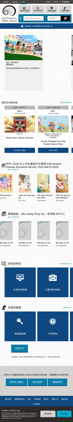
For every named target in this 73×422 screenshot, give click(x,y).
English (6, 2)
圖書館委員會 (20, 399)
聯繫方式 (55, 399)
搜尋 (20, 18)
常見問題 (36, 404)
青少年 (56, 2)
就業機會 (37, 399)
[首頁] (9, 13)
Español (15, 2)
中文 (23, 2)
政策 (29, 399)
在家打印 (19, 348)
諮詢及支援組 (16, 382)
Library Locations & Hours (37, 26)
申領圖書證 (66, 2)
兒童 (48, 2)
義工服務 (37, 382)
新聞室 (46, 399)
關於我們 (8, 399)
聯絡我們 (57, 382)
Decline (48, 413)
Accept (64, 413)
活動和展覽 (51, 11)
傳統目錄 (64, 399)
